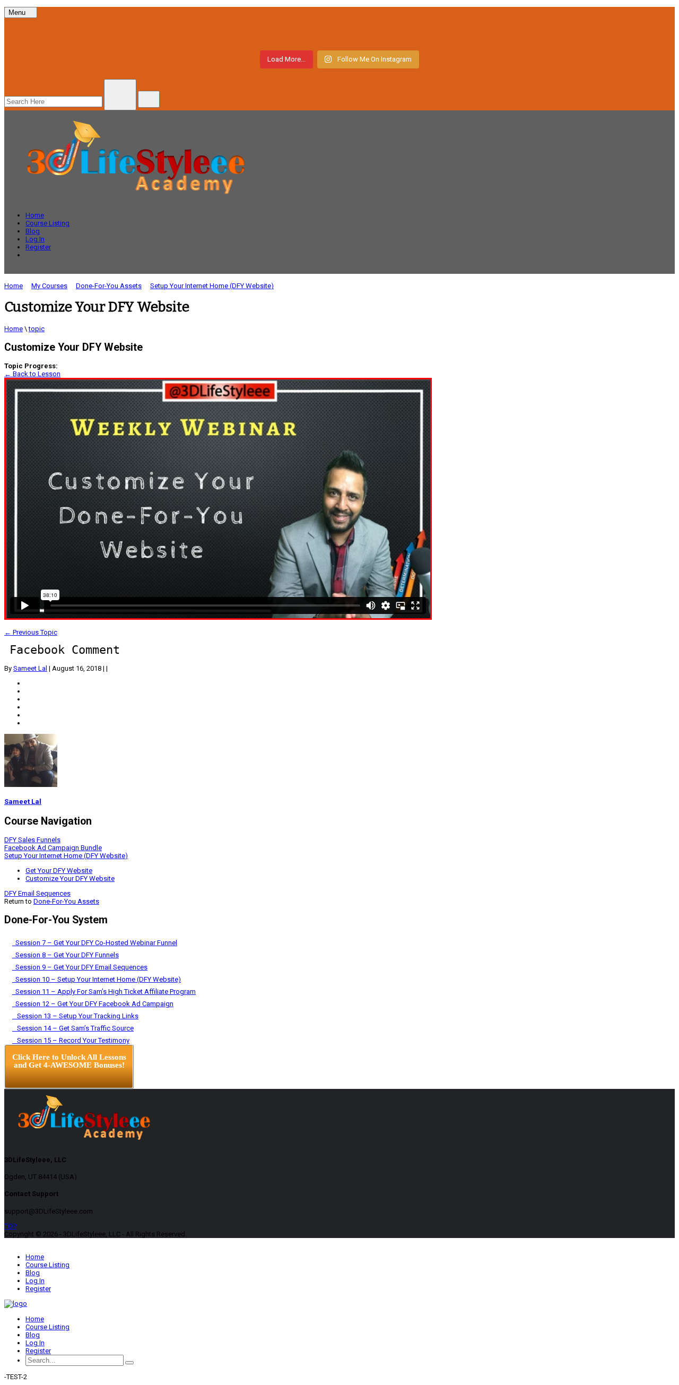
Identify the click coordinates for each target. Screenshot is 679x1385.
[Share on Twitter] (28, 691)
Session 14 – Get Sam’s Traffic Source (73, 1028)
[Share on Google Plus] (28, 707)
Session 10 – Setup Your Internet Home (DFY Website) (96, 979)
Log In (35, 239)
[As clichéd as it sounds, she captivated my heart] (559, 33)
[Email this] (28, 723)
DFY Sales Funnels (32, 840)
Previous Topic (30, 632)
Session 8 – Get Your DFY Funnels (65, 955)
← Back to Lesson (32, 374)
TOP (10, 1226)
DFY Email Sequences (37, 893)
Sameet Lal (30, 668)
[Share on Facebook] (28, 683)
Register (38, 247)
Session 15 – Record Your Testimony (70, 1040)
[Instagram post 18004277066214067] (119, 33)
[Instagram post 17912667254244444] (340, 33)
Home (34, 215)
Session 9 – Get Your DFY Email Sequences (79, 967)
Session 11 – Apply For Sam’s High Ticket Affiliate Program (104, 992)
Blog (32, 231)
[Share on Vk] (28, 715)
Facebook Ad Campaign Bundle (53, 848)
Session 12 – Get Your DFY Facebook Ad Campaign (92, 1004)
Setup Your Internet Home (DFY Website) (66, 856)
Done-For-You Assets (66, 901)
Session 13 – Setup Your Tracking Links (75, 1016)
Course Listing (47, 223)
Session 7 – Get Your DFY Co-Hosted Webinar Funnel (94, 943)
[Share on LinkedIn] (28, 699)
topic (37, 329)
